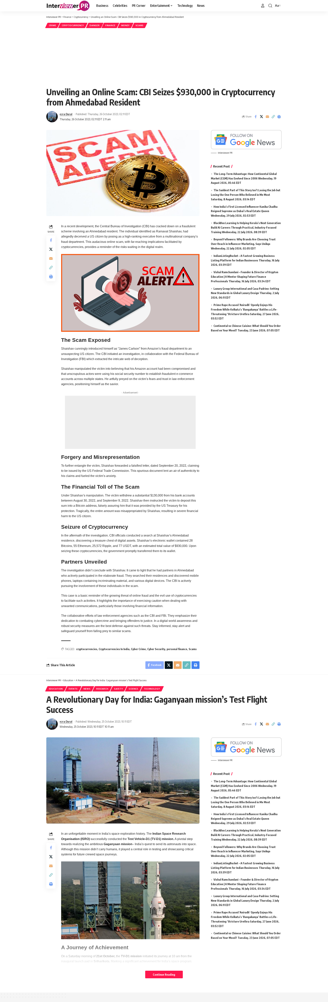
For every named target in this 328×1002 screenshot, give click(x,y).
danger (94, 25)
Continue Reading (164, 974)
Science (133, 688)
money (125, 25)
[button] (263, 6)
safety (118, 688)
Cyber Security (156, 649)
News (87, 688)
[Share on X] (261, 117)
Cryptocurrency (73, 25)
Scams (140, 25)
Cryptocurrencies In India (114, 649)
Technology (152, 688)
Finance (110, 25)
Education (56, 688)
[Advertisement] (164, 57)
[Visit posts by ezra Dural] (52, 116)
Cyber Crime (138, 649)
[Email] (267, 117)
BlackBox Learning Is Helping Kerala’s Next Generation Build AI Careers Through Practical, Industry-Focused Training (246, 227)
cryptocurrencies (86, 649)
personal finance (177, 649)
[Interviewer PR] (68, 5)
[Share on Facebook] (255, 117)
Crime (52, 25)
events (73, 688)
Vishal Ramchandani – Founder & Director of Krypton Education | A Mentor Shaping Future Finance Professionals (244, 277)
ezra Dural (66, 114)
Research (102, 688)
